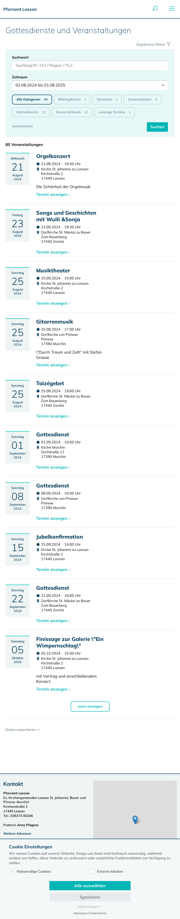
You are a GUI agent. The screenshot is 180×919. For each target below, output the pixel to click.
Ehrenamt (107, 99)
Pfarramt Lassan (20, 9)
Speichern (90, 897)
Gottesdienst (52, 434)
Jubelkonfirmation (59, 536)
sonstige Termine (115, 112)
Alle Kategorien (32, 99)
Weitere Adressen (17, 833)
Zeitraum (19, 77)
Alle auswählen (90, 885)
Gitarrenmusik (54, 321)
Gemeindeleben (142, 99)
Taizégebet (50, 383)
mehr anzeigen (90, 706)
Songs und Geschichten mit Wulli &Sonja (66, 216)
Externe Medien (110, 871)
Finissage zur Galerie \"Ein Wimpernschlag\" (70, 642)
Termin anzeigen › (53, 194)
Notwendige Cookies (34, 871)
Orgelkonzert (53, 156)
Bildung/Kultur (72, 99)
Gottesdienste (31, 112)
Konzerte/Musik (72, 112)
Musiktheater (53, 270)
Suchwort (20, 57)
